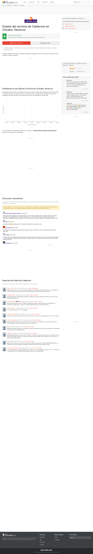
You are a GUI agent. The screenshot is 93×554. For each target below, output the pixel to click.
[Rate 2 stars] (73, 68)
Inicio (24, 2)
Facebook (56, 539)
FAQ (38, 2)
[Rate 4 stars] (78, 68)
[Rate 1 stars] (71, 68)
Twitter (56, 537)
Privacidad (44, 2)
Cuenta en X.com (69, 24)
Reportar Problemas (17, 43)
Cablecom (16, 5)
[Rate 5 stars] (81, 68)
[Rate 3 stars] (76, 68)
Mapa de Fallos (46, 43)
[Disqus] (31, 228)
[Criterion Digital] (46, 550)
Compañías (32, 2)
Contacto (52, 2)
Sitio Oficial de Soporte (70, 28)
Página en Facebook (69, 26)
